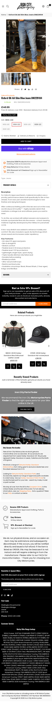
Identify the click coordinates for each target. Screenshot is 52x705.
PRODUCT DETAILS (9, 185)
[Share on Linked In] (29, 89)
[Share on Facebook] (22, 89)
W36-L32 (27, 124)
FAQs (10, 493)
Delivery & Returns (27, 136)
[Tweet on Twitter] (25, 89)
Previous (3, 46)
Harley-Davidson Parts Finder (32, 478)
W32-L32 (6, 124)
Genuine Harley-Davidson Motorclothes (21, 466)
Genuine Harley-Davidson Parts (24, 474)
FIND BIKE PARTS (26, 409)
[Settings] (43, 6)
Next (49, 46)
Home (3, 15)
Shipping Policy (25, 491)
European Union (36, 487)
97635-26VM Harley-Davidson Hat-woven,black (38, 354)
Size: (7, 120)
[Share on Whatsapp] (32, 89)
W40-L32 (6, 129)
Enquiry (42, 136)
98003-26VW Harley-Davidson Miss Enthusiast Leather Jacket (13, 355)
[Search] (7, 6)
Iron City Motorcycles (33, 698)
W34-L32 (16, 124)
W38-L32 (37, 124)
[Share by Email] (36, 89)
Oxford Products (8, 95)
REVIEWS (6, 274)
